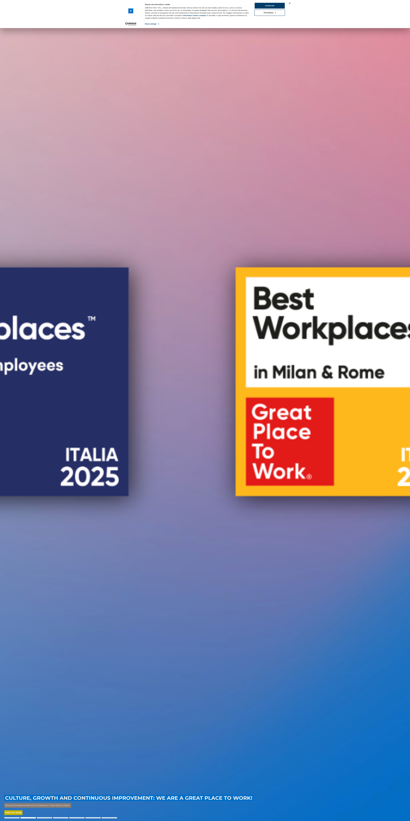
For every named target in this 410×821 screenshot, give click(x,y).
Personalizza (268, 13)
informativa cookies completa (194, 15)
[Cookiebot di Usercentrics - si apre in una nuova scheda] (131, 24)
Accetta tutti (269, 6)
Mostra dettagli (150, 24)
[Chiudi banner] (289, 3)
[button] (12, 817)
